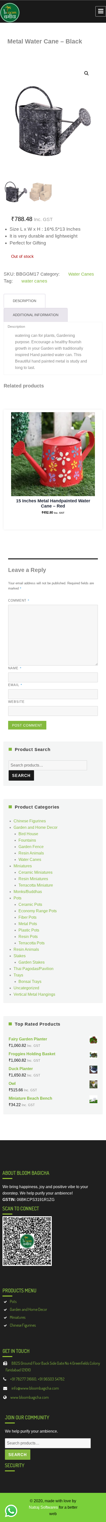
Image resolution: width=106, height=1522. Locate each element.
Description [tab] (24, 301)
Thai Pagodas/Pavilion (33, 969)
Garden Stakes (31, 962)
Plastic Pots (28, 930)
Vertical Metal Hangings (34, 994)
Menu (100, 11)
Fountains (27, 840)
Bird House (28, 834)
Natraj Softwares (43, 1507)
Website (16, 702)
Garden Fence (31, 847)
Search (21, 775)
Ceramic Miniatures (35, 872)
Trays (18, 975)
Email (15, 685)
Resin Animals (31, 853)
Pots (17, 898)
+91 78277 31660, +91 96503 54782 (37, 1379)
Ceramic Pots (30, 904)
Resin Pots (28, 936)
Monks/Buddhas (28, 892)
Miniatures (23, 866)
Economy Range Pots (37, 911)
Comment (19, 600)
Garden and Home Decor (35, 827)
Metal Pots (27, 924)
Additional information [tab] (35, 315)
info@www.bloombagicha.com (35, 1388)
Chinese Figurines (30, 821)
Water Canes (81, 274)
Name (15, 668)
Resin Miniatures (33, 879)
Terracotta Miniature (35, 885)
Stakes (20, 956)
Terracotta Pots (31, 943)
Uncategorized (26, 988)
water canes (34, 281)
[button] (86, 73)
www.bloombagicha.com (29, 1397)
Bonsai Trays (29, 981)
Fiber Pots (27, 917)
